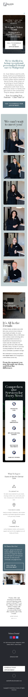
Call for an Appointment (11, 566)
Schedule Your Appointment (10, 669)
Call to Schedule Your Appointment (14, 44)
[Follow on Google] (17, 637)
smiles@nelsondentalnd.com (14, 681)
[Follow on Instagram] (14, 637)
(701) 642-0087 (14, 657)
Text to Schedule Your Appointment (14, 104)
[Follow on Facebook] (11, 637)
